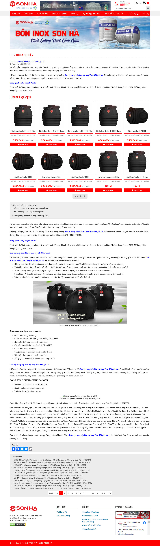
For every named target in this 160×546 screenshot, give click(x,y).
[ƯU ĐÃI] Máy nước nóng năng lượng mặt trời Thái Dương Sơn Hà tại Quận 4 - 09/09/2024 (48, 478)
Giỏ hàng (142, 3)
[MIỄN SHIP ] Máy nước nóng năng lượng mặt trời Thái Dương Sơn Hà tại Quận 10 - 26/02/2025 (49, 465)
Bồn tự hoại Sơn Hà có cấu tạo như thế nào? (32, 208)
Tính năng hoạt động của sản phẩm (30, 212)
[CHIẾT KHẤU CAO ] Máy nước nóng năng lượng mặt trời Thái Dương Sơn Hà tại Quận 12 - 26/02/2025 (52, 460)
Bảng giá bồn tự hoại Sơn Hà (24, 205)
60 (93, 493)
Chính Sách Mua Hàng (90, 512)
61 (97, 493)
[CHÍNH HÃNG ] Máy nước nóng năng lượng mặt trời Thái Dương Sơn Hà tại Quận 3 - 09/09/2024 (50, 481)
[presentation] (14, 32)
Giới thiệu (29, 13)
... (88, 493)
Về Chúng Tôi (62, 512)
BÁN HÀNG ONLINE (114, 13)
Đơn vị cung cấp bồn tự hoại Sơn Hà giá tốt (31, 216)
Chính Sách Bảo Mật (90, 516)
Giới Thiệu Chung (63, 516)
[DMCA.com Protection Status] (18, 524)
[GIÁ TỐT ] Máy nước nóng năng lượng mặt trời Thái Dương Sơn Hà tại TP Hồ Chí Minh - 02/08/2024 (52, 488)
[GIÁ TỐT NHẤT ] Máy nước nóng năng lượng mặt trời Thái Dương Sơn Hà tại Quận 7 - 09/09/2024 (51, 470)
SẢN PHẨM (42, 13)
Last (109, 493)
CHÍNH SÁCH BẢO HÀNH (91, 525)
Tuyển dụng (133, 13)
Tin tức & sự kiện (59, 13)
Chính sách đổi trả (89, 529)
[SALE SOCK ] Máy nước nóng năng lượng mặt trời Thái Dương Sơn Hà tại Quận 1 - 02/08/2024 (49, 486)
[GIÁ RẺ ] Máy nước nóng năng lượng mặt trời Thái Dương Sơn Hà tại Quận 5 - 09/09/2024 (48, 475)
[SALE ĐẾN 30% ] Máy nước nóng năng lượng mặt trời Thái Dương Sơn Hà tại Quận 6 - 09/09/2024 (51, 473)
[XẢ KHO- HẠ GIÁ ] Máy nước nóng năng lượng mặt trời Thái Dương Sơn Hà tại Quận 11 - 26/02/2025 (51, 462)
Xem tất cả (80, 196)
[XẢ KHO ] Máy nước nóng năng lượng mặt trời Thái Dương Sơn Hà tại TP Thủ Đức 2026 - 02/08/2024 (52, 483)
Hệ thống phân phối (91, 13)
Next (103, 493)
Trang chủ (15, 13)
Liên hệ (145, 13)
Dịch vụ (74, 13)
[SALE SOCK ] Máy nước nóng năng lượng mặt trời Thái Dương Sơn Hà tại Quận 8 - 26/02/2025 (49, 468)
